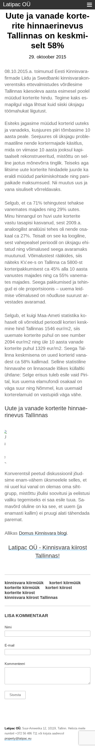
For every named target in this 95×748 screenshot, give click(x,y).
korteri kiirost (58, 587)
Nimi (8, 627)
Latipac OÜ (16, 4)
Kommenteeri (15, 664)
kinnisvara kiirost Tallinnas (31, 597)
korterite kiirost (20, 592)
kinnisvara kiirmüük (24, 582)
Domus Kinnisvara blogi (43, 533)
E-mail (9, 645)
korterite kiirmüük (22, 587)
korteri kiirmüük (65, 582)
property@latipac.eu (18, 738)
